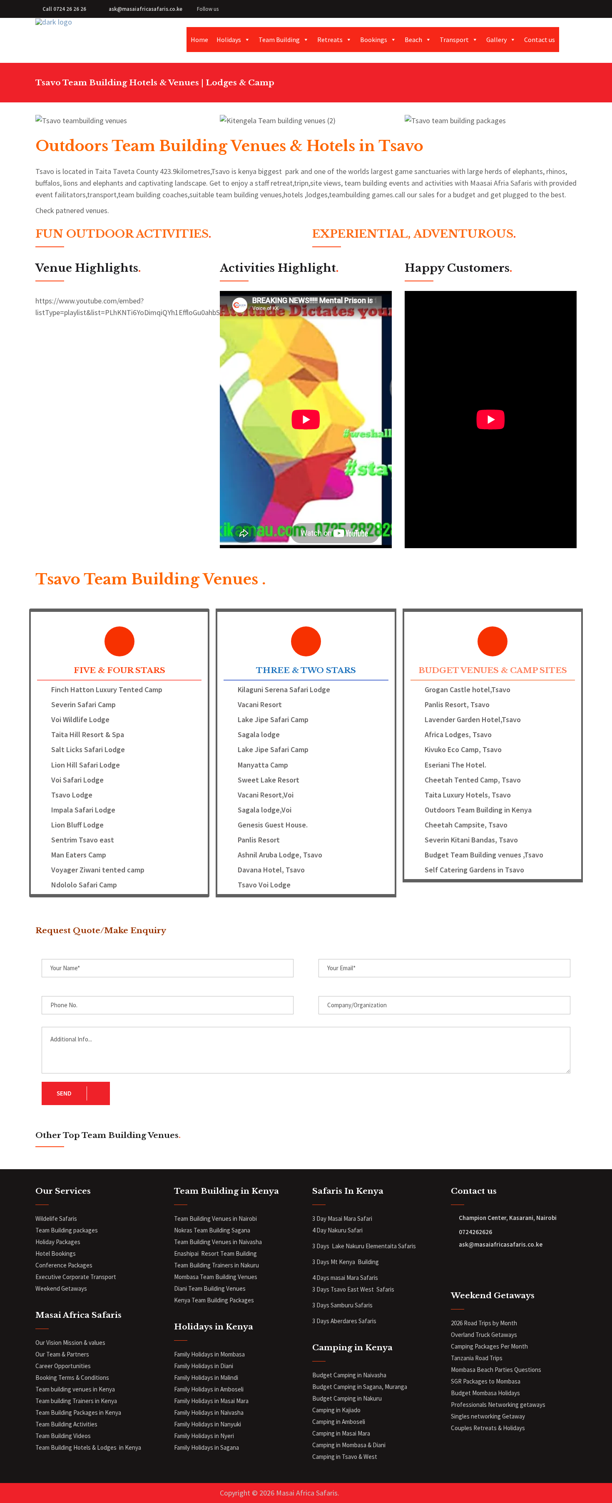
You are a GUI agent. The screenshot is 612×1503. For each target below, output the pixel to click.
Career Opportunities (63, 1366)
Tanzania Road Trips (477, 1358)
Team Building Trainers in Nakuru (216, 1265)
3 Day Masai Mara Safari (342, 1218)
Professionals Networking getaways (499, 1405)
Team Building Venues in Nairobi (215, 1218)
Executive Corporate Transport (75, 1277)
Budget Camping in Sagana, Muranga (359, 1387)
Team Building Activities (66, 1424)
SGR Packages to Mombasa (485, 1381)
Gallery (496, 39)
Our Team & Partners (62, 1354)
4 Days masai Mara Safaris (345, 1278)
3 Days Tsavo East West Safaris (353, 1289)
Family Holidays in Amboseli (209, 1389)
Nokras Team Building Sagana (212, 1230)
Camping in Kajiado (336, 1410)
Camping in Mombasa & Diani (349, 1445)
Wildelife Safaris (56, 1218)
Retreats (330, 39)
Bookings (373, 39)
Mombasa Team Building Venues (215, 1277)
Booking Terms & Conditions (72, 1377)
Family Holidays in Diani (203, 1366)
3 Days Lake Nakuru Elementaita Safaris (364, 1246)
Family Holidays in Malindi (206, 1377)
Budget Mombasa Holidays (485, 1393)
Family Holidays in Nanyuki (207, 1424)
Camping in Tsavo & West (344, 1457)
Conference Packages (63, 1265)
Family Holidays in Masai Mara (212, 1401)
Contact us (539, 39)
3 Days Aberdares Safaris (345, 1321)
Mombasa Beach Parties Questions (496, 1370)
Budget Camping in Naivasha (350, 1375)
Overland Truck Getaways (484, 1335)
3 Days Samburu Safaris (342, 1305)
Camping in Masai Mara (341, 1433)
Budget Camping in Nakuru (347, 1398)
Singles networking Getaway (488, 1416)
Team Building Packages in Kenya (78, 1412)
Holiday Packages (57, 1242)
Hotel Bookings (55, 1253)
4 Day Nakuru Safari (337, 1230)
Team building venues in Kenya (75, 1389)
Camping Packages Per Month (489, 1346)
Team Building (279, 39)
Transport (454, 39)
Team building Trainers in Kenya (76, 1401)
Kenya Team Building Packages (214, 1300)
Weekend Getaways (61, 1288)
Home (199, 39)
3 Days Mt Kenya (334, 1262)
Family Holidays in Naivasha (209, 1412)
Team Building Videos (63, 1436)
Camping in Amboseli (338, 1422)
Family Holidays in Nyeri (204, 1436)
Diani (181, 1288)
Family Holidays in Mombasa (209, 1354)
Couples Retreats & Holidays (488, 1428)
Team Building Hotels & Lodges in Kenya (88, 1447)
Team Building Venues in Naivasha (218, 1242)
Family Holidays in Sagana (206, 1447)
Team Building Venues (217, 1288)
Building (368, 1262)
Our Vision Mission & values (70, 1342)
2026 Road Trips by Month (484, 1323)
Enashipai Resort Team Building (215, 1253)
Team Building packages (66, 1230)
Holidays (228, 39)
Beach (413, 39)
